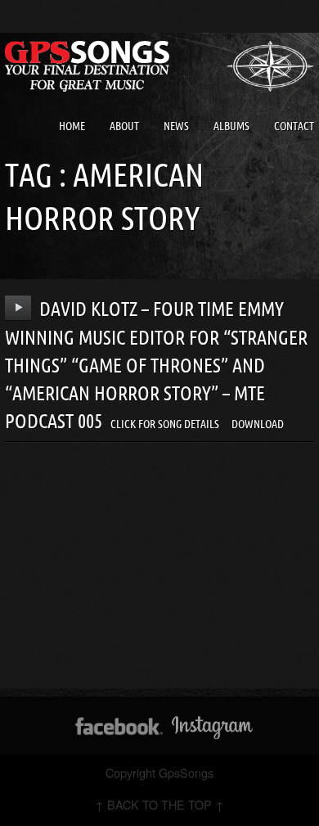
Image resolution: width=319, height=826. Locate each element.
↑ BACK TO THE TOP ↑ (159, 804)
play (18, 308)
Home (72, 126)
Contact (294, 126)
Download (257, 424)
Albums (231, 126)
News (176, 126)
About (124, 126)
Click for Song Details (164, 424)
